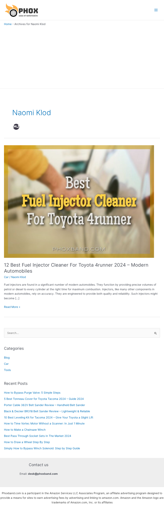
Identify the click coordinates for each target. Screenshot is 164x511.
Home (8, 24)
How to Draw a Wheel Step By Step (27, 442)
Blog (7, 357)
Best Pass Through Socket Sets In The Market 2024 (37, 435)
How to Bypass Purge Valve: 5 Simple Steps (32, 392)
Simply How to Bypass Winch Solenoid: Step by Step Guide (42, 448)
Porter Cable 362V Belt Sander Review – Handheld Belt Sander (44, 405)
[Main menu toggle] (156, 10)
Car (6, 277)
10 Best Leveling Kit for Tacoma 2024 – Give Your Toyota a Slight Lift (48, 417)
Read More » (12, 307)
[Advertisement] (82, 56)
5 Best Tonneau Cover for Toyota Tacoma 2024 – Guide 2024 (44, 398)
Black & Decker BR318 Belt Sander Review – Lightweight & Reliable (47, 411)
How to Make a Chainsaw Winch (25, 429)
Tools (7, 370)
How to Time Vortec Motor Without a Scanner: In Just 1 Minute (44, 423)
